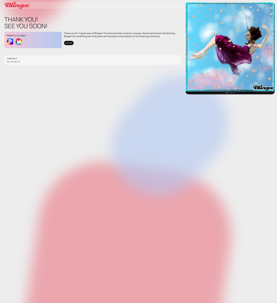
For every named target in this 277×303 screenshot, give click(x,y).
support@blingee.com (13, 62)
